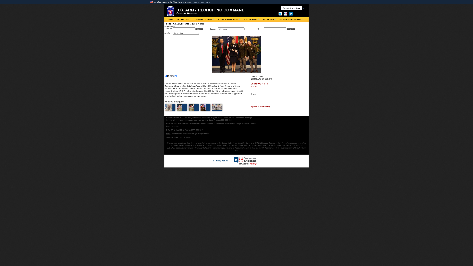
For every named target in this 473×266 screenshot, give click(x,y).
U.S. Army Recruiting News (290, 19)
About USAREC (183, 19)
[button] (202, 2)
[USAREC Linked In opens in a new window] (291, 13)
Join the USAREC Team (203, 19)
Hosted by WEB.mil (220, 160)
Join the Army (268, 19)
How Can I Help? (250, 19)
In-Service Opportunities (228, 19)
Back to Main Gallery (261, 106)
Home (171, 19)
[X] (280, 13)
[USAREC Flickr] (285, 13)
